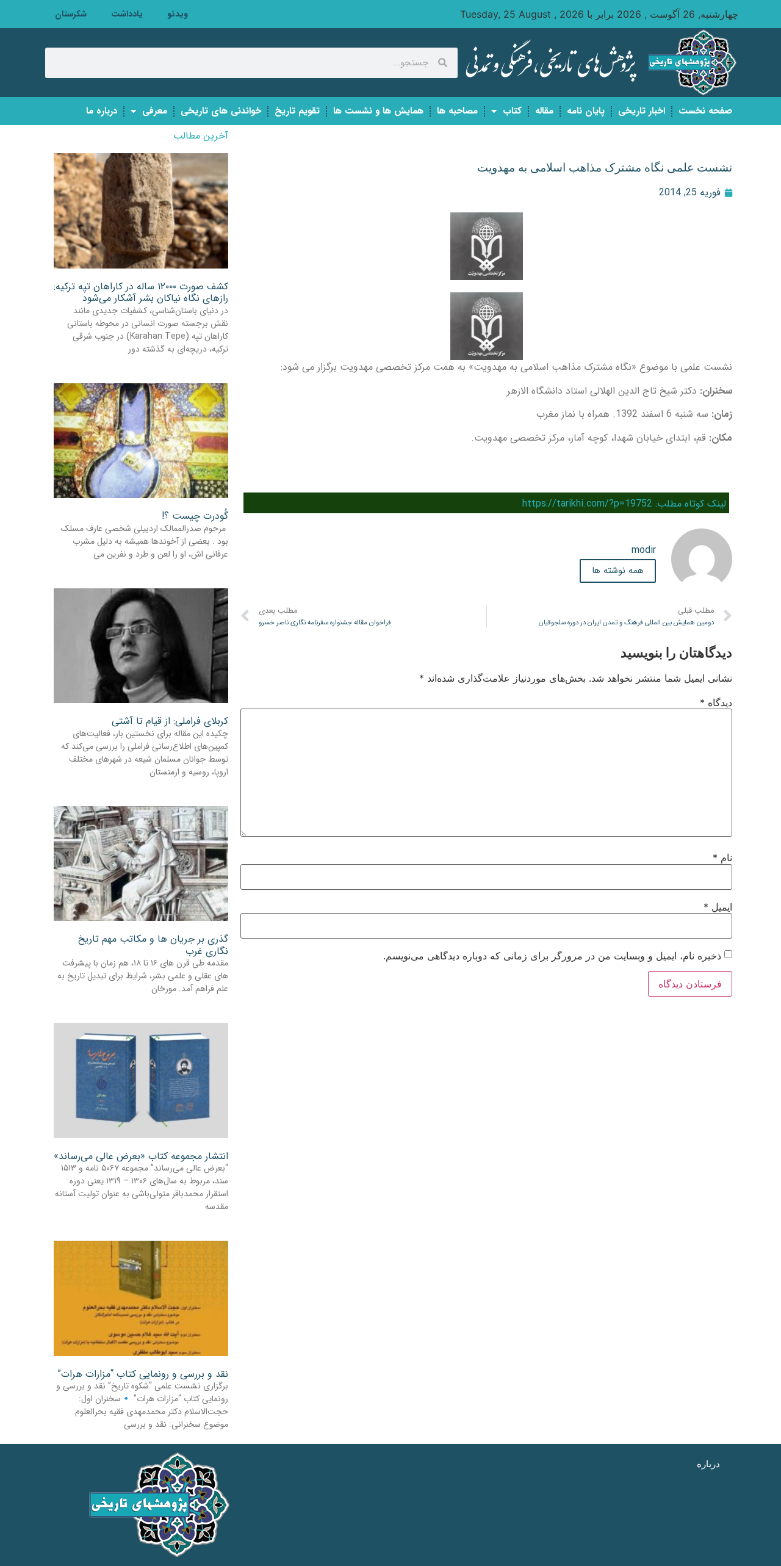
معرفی (154, 111)
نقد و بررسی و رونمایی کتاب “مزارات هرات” (142, 1374)
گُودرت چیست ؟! (195, 516)
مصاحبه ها (457, 111)
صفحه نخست (705, 111)
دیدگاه (716, 702)
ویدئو (177, 14)
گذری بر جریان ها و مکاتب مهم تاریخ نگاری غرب (153, 944)
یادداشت (127, 14)
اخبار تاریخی (641, 111)
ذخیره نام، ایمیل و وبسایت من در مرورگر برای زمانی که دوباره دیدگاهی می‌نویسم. (552, 956)
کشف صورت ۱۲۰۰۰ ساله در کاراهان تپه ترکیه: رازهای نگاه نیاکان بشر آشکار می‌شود (141, 292)
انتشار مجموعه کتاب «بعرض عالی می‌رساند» (141, 1156)
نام (722, 857)
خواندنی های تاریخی (221, 111)
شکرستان (71, 14)
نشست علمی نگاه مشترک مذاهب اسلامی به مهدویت (604, 167)
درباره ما (101, 111)
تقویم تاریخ (297, 111)
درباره (708, 1464)
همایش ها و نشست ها (378, 111)
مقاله (544, 111)
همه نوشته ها (618, 570)
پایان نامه (586, 111)
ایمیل (718, 907)
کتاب (512, 111)
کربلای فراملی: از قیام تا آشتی (170, 721)
